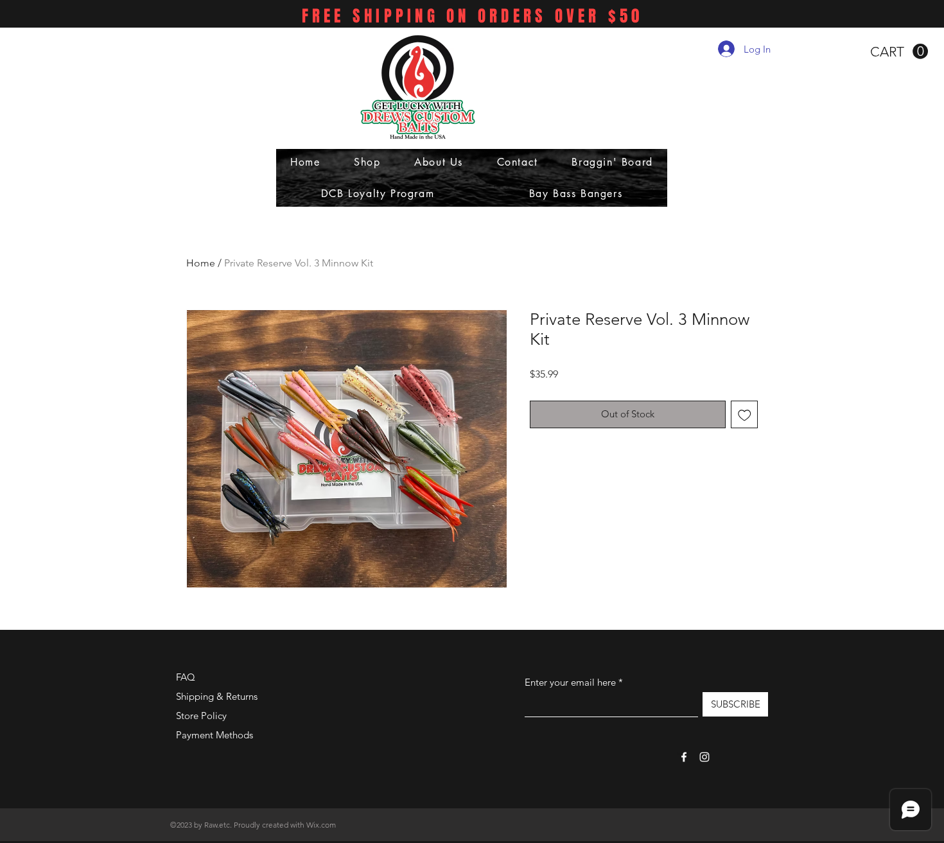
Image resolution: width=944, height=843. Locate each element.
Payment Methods (216, 735)
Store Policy (201, 715)
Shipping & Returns (217, 696)
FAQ (185, 677)
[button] (899, 52)
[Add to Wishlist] (744, 414)
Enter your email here (570, 682)
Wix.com (321, 825)
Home (200, 263)
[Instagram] (704, 757)
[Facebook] (683, 757)
